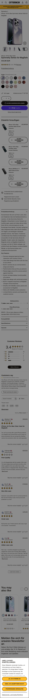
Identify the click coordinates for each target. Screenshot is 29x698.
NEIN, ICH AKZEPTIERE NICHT (14, 684)
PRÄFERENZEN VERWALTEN (14, 689)
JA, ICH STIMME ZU (14, 679)
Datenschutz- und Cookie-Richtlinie (12, 695)
